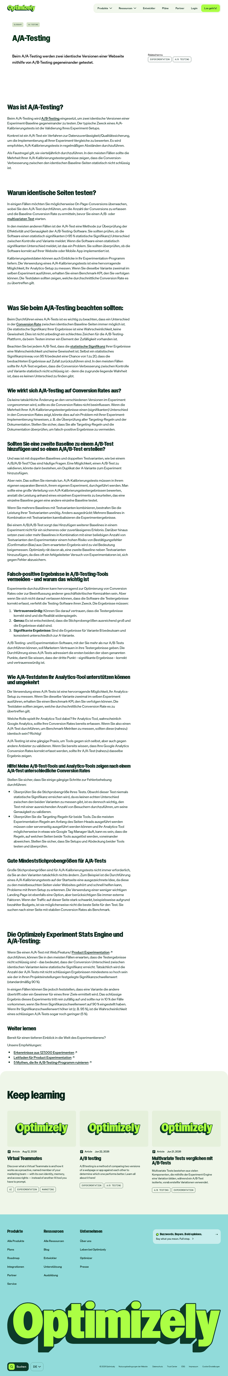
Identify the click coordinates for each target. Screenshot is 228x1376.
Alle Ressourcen (54, 1241)
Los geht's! (210, 8)
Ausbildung (51, 1275)
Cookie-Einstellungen (211, 1366)
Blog (46, 1249)
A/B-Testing (50, 118)
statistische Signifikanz (87, 346)
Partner (180, 8)
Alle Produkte (15, 1241)
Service (12, 1284)
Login (194, 8)
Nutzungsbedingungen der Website (133, 1366)
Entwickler (149, 8)
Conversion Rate (28, 324)
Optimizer (86, 1258)
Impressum (193, 1366)
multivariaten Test (20, 219)
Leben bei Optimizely (93, 1249)
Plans (10, 1249)
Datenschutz (157, 1366)
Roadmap (13, 1258)
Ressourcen (125, 8)
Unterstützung (53, 1266)
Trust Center (172, 1366)
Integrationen (15, 1266)
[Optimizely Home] (21, 8)
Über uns (85, 1241)
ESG (183, 1366)
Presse (84, 1266)
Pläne (165, 8)
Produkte (103, 8)
